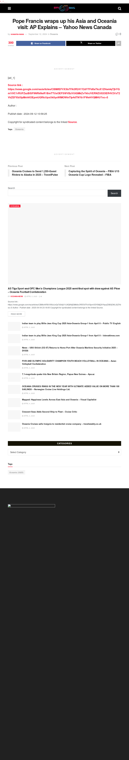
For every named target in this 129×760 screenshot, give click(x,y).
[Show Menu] (9, 8)
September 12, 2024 (37, 34)
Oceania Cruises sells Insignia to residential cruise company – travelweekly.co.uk (61, 423)
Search (11, 188)
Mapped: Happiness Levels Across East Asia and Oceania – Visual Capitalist (59, 399)
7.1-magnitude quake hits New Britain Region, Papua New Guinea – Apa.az (58, 374)
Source (72, 122)
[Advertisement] (65, 58)
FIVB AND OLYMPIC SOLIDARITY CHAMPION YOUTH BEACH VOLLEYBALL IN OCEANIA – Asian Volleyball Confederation (69, 362)
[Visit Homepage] (64, 8)
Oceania (54, 34)
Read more (18, 313)
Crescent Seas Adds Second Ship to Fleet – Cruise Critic (49, 411)
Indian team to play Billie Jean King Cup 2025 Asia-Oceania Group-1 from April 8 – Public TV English (71, 323)
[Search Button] (119, 8)
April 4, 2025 (29, 339)
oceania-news (17, 34)
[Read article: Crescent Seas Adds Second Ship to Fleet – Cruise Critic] (14, 414)
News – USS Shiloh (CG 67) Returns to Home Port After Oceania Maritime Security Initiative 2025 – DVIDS (70, 349)
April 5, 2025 (31, 296)
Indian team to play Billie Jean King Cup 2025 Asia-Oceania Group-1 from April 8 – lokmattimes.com (71, 335)
